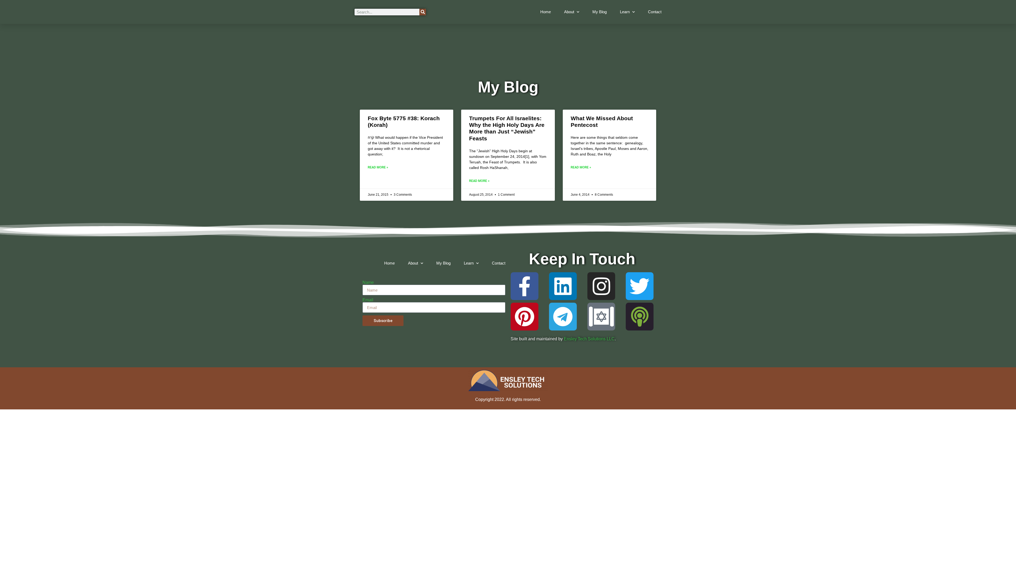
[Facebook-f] (524, 286)
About (569, 12)
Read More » (378, 167)
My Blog (599, 12)
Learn (625, 12)
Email (367, 300)
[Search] (422, 12)
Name (368, 282)
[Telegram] (563, 316)
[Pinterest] (524, 316)
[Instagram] (601, 286)
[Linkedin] (563, 286)
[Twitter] (640, 286)
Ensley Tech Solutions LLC (589, 339)
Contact (654, 12)
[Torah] (601, 316)
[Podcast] (640, 316)
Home (545, 12)
